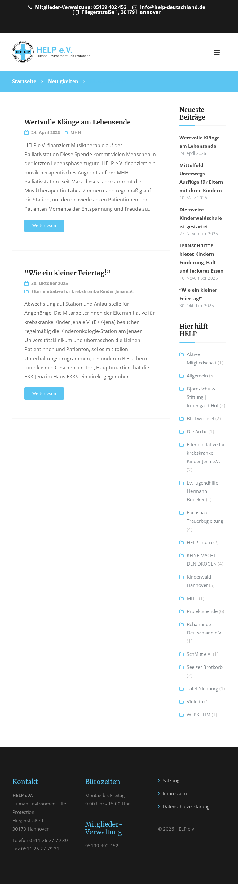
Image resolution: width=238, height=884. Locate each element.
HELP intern (199, 542)
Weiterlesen (44, 225)
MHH (75, 132)
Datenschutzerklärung (186, 806)
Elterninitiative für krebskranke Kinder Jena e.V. (82, 291)
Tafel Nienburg (202, 688)
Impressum (175, 793)
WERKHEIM (198, 714)
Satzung (171, 780)
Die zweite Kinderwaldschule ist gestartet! (200, 217)
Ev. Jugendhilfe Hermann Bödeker (202, 491)
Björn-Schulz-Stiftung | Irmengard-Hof (202, 397)
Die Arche (197, 431)
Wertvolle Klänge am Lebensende (77, 122)
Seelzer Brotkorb (205, 667)
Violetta (195, 701)
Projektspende (202, 611)
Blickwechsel (200, 418)
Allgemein (197, 375)
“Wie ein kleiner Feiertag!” (67, 273)
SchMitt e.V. (199, 654)
